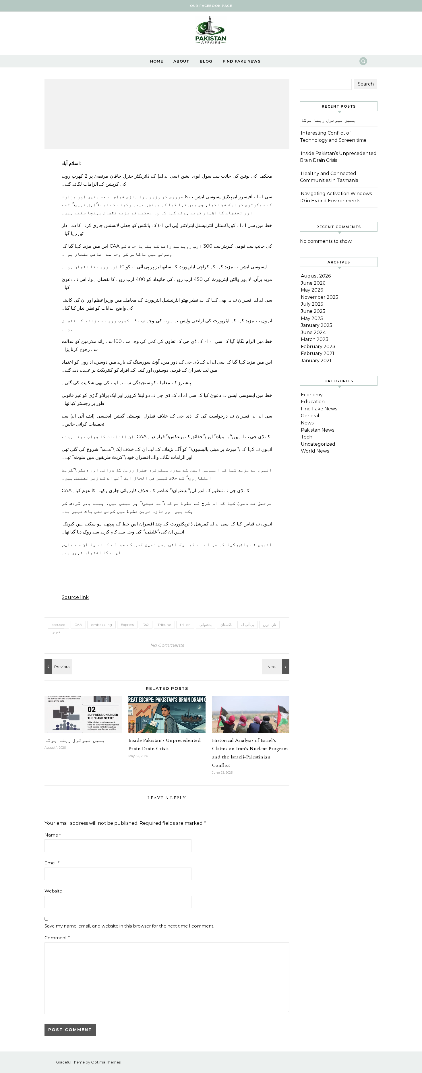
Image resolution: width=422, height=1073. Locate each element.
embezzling (101, 624)
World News (315, 451)
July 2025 (312, 304)
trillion (185, 624)
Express (127, 624)
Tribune (164, 624)
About (181, 61)
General (310, 415)
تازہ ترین (269, 624)
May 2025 (312, 318)
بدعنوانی (206, 624)
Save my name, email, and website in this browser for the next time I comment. (129, 926)
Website (53, 891)
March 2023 (314, 339)
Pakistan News (317, 430)
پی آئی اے (247, 624)
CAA (78, 624)
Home (156, 61)
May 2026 (312, 290)
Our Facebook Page (211, 6)
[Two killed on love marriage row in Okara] (276, 666)
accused (58, 624)
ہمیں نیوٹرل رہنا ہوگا (74, 740)
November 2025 (319, 297)
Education (313, 401)
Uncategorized (318, 444)
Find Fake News (242, 61)
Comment (57, 937)
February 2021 (317, 353)
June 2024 (313, 332)
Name (52, 835)
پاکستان (226, 624)
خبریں (56, 632)
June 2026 (313, 283)
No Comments (167, 645)
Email (52, 863)
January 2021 (316, 360)
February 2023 (318, 346)
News (307, 423)
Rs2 (146, 624)
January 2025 (316, 325)
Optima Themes (106, 1062)
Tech (306, 437)
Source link (75, 597)
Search (366, 84)
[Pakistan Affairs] (211, 31)
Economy (312, 394)
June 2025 (313, 311)
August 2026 (316, 276)
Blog (206, 61)
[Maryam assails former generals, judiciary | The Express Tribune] (57, 666)
